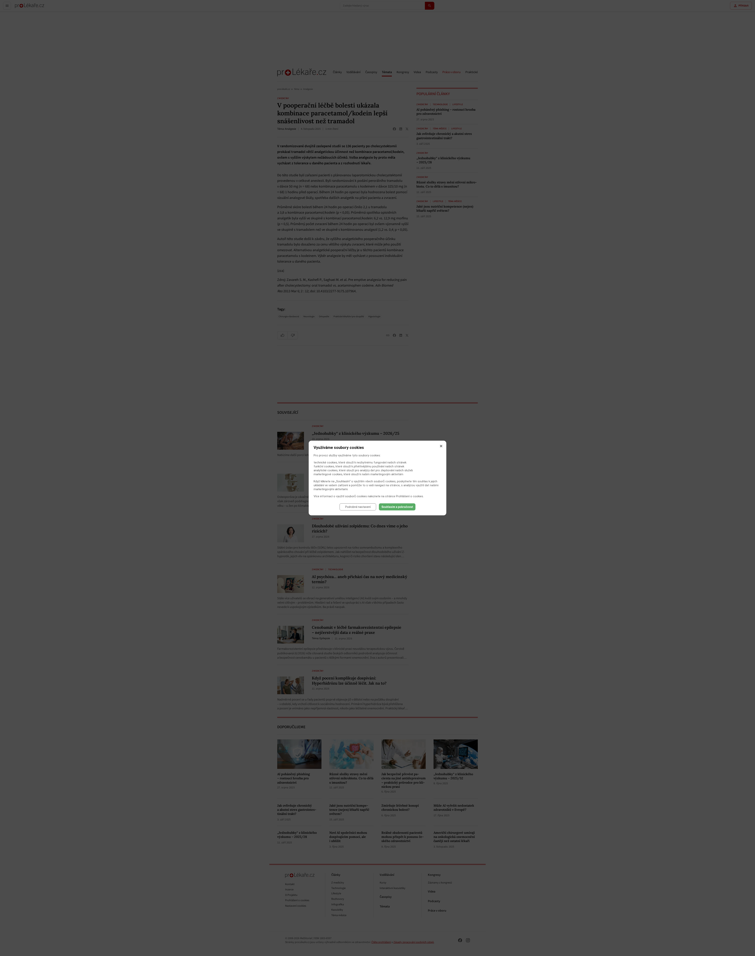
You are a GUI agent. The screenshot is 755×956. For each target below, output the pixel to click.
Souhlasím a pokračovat (397, 506)
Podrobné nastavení (358, 506)
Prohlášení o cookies (409, 496)
